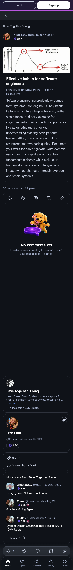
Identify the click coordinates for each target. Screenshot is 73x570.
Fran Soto (13, 433)
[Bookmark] (48, 198)
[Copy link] (64, 551)
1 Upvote (30, 188)
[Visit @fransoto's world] (64, 420)
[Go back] (6, 15)
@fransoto (12, 439)
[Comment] (35, 198)
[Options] (67, 15)
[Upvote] (10, 198)
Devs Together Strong (16, 26)
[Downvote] (23, 198)
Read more (12, 403)
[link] (8, 563)
